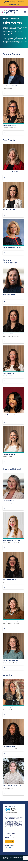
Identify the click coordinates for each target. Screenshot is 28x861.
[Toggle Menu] (25, 12)
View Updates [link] (15, 4)
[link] (10, 12)
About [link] (8, 18)
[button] (6, 847)
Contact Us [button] (9, 841)
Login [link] (23, 7)
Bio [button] (5, 93)
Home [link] (4, 18)
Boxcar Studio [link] (5, 858)
